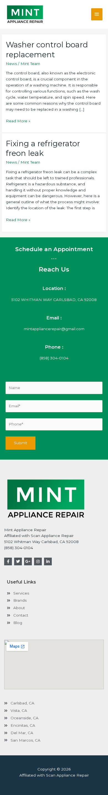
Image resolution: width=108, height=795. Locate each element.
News (11, 63)
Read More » (18, 120)
